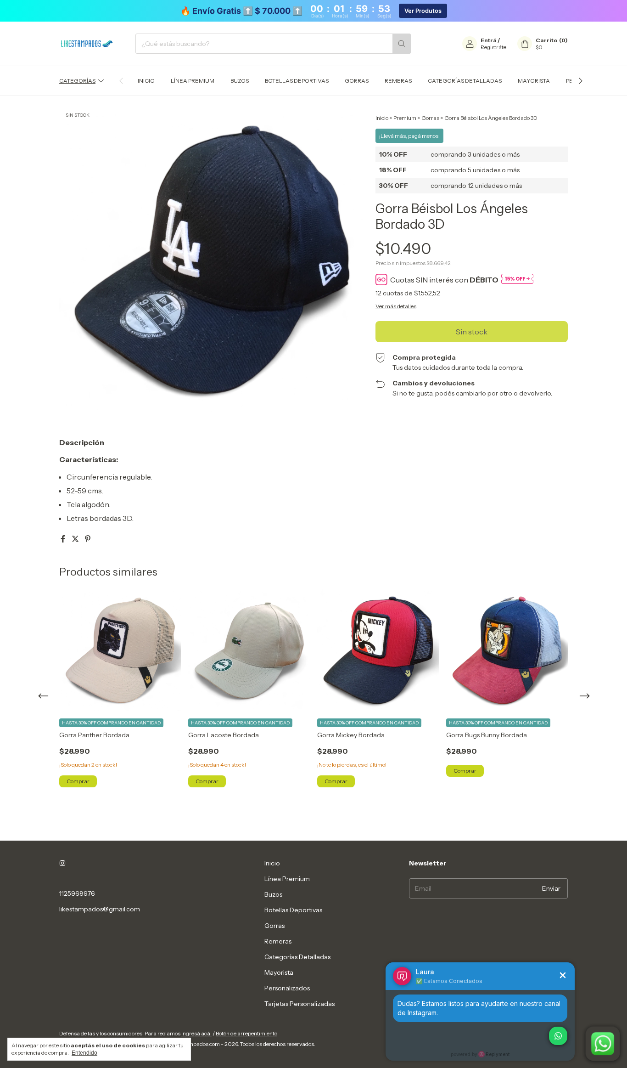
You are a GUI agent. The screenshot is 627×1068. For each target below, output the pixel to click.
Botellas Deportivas (297, 80)
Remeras (398, 80)
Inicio (146, 80)
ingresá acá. (196, 1033)
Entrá (489, 40)
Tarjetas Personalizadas (299, 1004)
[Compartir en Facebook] (63, 538)
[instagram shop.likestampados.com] (62, 863)
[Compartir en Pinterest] (87, 538)
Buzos (239, 80)
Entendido (84, 1053)
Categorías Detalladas (465, 80)
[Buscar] (401, 44)
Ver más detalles (395, 306)
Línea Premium (192, 80)
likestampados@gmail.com (99, 909)
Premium (404, 117)
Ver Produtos (423, 10)
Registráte (493, 47)
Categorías (77, 80)
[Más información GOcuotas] (517, 279)
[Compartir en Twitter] (76, 538)
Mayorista (534, 80)
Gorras (357, 80)
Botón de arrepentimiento (246, 1033)
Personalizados (287, 988)
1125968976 (77, 893)
